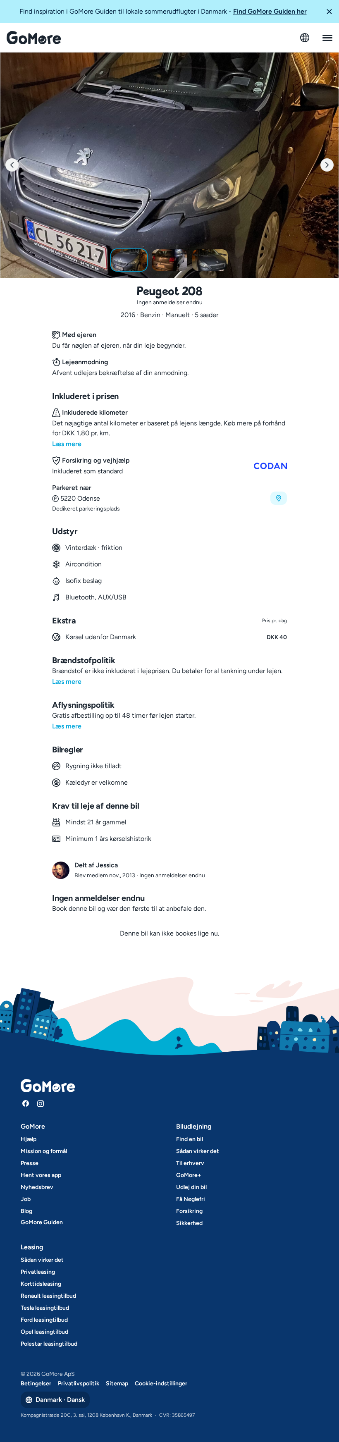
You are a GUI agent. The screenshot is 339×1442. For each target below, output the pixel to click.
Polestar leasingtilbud (49, 1343)
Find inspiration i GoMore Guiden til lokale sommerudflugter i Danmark (163, 11)
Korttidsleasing (41, 1283)
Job (26, 1199)
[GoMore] (34, 37)
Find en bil (189, 1139)
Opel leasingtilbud (44, 1331)
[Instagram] (40, 1103)
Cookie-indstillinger (161, 1383)
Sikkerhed (189, 1223)
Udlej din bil (191, 1187)
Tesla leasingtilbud (45, 1307)
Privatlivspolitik (78, 1383)
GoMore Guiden (42, 1222)
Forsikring (189, 1211)
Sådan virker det (197, 1151)
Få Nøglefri (190, 1199)
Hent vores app (41, 1175)
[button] (329, 11)
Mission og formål (44, 1151)
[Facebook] (26, 1103)
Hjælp (28, 1139)
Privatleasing (38, 1271)
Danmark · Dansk (60, 1400)
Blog (26, 1211)
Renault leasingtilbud (48, 1295)
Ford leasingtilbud (44, 1319)
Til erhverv (190, 1163)
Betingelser (36, 1383)
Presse (29, 1163)
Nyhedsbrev (37, 1187)
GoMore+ (188, 1175)
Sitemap (117, 1383)
